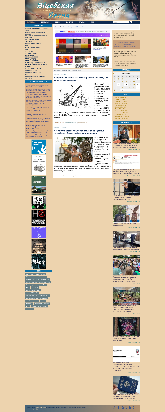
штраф (45, 306)
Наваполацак (30, 285)
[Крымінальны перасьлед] (39, 261)
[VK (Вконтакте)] (126, 408)
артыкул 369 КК (44, 295)
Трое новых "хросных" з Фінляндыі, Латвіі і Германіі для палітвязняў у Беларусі (38, 131)
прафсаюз (46, 303)
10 (122, 82)
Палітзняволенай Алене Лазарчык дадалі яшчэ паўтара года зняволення (37, 135)
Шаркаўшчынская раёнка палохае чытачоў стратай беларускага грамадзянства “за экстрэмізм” (125, 396)
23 (118, 87)
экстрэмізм (29, 309)
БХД (37, 274)
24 (122, 87)
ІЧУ (27, 274)
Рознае (66, 176)
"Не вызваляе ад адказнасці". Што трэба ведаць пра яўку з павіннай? (37, 85)
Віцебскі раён (45, 279)
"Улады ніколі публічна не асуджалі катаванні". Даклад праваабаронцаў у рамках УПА (37, 114)
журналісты (43, 298)
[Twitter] (122, 408)
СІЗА (27, 287)
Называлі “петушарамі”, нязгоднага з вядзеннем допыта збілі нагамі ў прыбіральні (126, 338)
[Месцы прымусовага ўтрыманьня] (39, 246)
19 (130, 84)
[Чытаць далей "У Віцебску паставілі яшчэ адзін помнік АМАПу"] (126, 213)
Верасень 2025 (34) (121, 118)
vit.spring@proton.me (37, 409)
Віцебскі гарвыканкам (32, 279)
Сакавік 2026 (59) (120, 107)
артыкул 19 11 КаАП (32, 293)
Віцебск (28, 277)
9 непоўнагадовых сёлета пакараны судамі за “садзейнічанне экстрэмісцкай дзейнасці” (126, 197)
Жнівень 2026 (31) (121, 97)
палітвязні (29, 303)
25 (126, 87)
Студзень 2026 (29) (121, 111)
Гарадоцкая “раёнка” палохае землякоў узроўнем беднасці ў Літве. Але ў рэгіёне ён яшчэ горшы (126, 171)
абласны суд (35, 287)
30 (118, 90)
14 (137, 82)
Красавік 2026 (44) (121, 105)
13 (134, 82)
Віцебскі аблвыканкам (39, 277)
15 (114, 84)
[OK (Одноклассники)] (133, 408)
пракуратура (38, 303)
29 (114, 90)
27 (134, 87)
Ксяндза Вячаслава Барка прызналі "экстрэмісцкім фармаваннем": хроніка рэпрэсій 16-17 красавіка (37, 127)
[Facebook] (118, 408)
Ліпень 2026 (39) (120, 99)
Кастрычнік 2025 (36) (122, 116)
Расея (44, 285)
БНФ (32, 274)
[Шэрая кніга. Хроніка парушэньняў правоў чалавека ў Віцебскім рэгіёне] (39, 165)
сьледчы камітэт (36, 306)
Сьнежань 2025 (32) (121, 113)
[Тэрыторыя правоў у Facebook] (39, 146)
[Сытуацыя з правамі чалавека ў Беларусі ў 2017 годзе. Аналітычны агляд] (39, 232)
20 (134, 84)
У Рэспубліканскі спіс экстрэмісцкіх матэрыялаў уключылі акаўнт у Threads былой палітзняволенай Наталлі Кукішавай (126, 366)
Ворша (43, 274)
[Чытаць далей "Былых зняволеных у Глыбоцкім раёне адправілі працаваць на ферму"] (126, 238)
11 (126, 82)
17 (122, 84)
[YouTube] (129, 408)
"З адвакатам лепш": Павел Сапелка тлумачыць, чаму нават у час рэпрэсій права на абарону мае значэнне (38, 96)
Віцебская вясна (41, 407)
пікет (27, 306)
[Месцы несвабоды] (39, 185)
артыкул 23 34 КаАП (32, 295)
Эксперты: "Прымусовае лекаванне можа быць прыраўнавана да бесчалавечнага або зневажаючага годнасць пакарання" (38, 90)
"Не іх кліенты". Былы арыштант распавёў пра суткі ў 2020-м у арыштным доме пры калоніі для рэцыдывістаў (38, 109)
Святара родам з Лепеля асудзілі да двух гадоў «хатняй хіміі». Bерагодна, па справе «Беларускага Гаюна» (126, 145)
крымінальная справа (32, 301)
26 (130, 87)
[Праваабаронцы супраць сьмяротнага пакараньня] (39, 217)
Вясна (59, 15)
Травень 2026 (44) (121, 103)
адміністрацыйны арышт (33, 290)
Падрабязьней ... (83, 122)
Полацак (38, 285)
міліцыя (43, 301)
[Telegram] (114, 408)
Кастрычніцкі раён (31, 282)
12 (130, 82)
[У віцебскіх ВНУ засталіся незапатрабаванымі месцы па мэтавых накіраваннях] (74, 96)
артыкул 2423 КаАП (32, 298)
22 (114, 87)
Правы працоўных (70, 122)
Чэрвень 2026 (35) (121, 101)
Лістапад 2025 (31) (121, 115)
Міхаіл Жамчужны (44, 282)
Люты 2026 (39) (120, 109)
